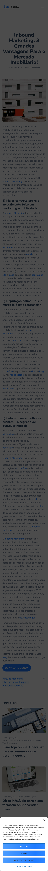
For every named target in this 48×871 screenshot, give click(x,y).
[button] (44, 820)
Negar (24, 853)
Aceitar (24, 846)
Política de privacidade (24, 866)
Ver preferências (24, 860)
